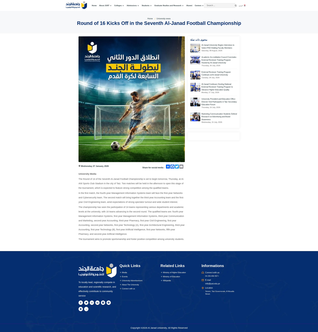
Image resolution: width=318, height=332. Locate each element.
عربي (241, 5)
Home (94, 5)
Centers (198, 5)
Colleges (118, 5)
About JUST (104, 5)
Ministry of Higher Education (174, 272)
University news (164, 19)
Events (125, 276)
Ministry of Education (171, 276)
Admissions (132, 5)
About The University (130, 285)
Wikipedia (167, 280)
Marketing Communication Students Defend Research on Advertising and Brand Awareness (219, 117)
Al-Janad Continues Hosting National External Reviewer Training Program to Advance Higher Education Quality (217, 87)
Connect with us (128, 289)
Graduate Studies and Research (167, 5)
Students (145, 5)
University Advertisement (132, 280)
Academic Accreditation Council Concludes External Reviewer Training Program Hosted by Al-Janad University (218, 60)
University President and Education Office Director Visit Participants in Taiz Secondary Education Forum (219, 102)
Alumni (189, 5)
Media (124, 272)
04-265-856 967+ (212, 276)
